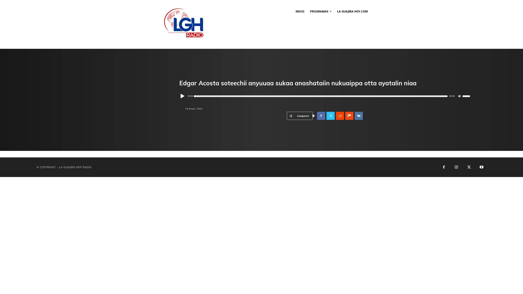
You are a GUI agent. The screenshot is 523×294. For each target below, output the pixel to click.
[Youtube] (481, 167)
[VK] (359, 116)
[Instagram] (456, 167)
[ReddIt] (340, 116)
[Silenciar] (459, 96)
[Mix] (349, 116)
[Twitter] (330, 116)
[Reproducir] (182, 96)
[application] (324, 96)
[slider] (466, 96)
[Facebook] (321, 116)
